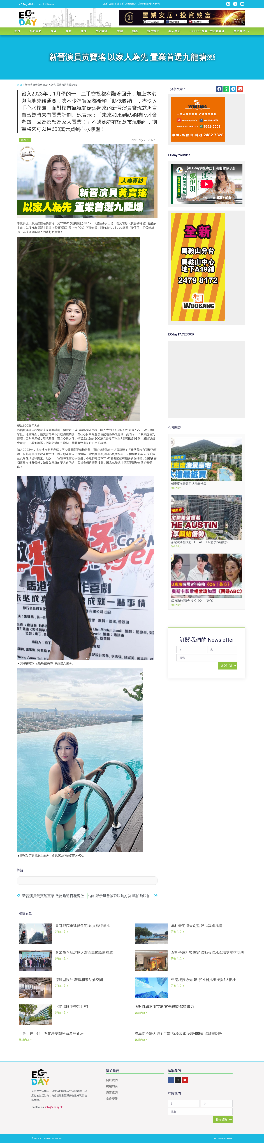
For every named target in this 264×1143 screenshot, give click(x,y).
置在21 (25, 140)
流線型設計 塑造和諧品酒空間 (79, 980)
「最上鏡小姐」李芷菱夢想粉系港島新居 (51, 1033)
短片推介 (153, 31)
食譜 (120, 31)
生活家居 (102, 31)
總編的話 (112, 1086)
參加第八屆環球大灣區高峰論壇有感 (84, 952)
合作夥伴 (112, 1098)
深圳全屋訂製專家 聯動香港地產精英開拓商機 (207, 952)
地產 (135, 31)
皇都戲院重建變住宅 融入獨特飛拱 (82, 925)
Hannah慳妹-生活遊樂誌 (207, 31)
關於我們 (240, 31)
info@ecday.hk (53, 1107)
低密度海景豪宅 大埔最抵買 (188, 483)
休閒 (84, 31)
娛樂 (54, 31)
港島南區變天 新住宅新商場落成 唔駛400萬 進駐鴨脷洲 (178, 1033)
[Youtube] (242, 4)
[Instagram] (235, 4)
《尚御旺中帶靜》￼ (71, 1006)
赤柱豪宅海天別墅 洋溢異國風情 (196, 925)
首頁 (19, 84)
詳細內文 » (176, 488)
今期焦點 (35, 31)
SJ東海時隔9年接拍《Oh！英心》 (193, 600)
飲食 (69, 31)
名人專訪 (174, 31)
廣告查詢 (112, 1092)
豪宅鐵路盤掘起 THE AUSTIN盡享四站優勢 (199, 542)
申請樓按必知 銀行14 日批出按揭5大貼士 (203, 980)
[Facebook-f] (171, 1080)
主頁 (17, 31)
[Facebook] (228, 4)
